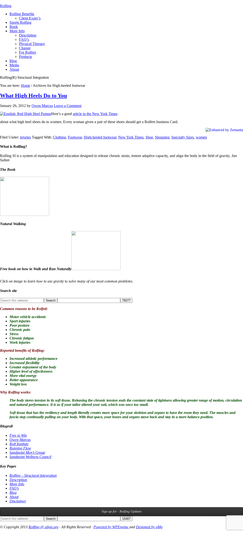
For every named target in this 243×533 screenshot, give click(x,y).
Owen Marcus (20, 440)
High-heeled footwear (100, 137)
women (201, 137)
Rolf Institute (18, 444)
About (14, 497)
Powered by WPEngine (111, 527)
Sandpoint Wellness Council (30, 457)
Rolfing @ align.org (43, 527)
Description (18, 480)
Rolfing (5, 6)
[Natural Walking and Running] (96, 269)
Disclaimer (17, 501)
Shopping (162, 137)
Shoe (149, 137)
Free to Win (18, 435)
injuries (25, 137)
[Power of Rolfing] (24, 215)
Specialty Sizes (182, 137)
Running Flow (20, 448)
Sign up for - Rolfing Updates (121, 511)
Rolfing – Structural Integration (33, 475)
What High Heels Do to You (33, 96)
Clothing (59, 137)
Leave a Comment (67, 106)
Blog (13, 493)
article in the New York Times (95, 114)
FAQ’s (14, 488)
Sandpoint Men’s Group (27, 452)
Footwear (75, 137)
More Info (16, 484)
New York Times (131, 137)
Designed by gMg (149, 527)
